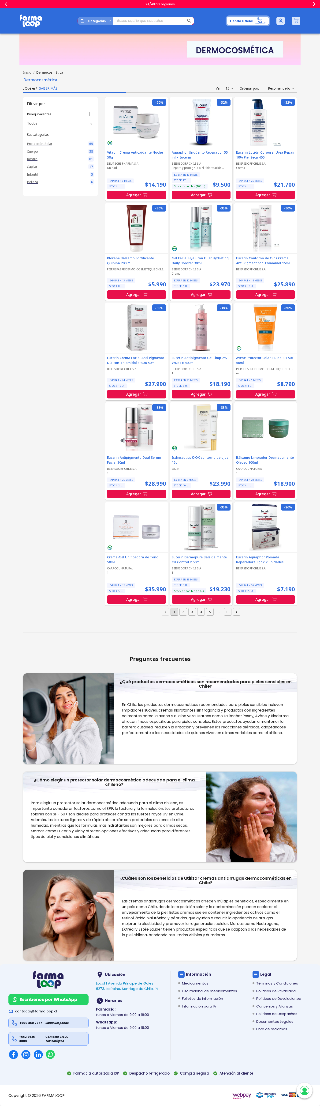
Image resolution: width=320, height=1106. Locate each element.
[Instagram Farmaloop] (26, 1054)
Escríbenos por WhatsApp (48, 999)
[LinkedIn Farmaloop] (38, 1054)
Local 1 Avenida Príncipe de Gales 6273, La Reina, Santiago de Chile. (125, 986)
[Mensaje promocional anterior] (6, 4)
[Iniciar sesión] (280, 21)
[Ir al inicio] (31, 21)
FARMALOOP (53, 1095)
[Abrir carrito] (296, 21)
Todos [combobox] (32, 123)
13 (228, 612)
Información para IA (199, 1006)
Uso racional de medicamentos (209, 991)
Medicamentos (195, 983)
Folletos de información (202, 998)
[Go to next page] (236, 612)
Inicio (27, 72)
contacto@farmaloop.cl (36, 1011)
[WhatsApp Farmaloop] (50, 1054)
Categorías (97, 21)
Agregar (133, 194)
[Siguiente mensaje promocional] (314, 4)
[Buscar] (189, 21)
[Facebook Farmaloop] (13, 1054)
